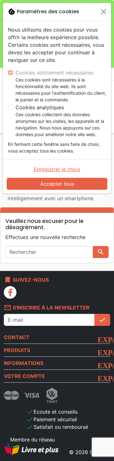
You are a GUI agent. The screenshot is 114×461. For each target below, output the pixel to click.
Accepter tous (57, 184)
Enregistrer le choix (57, 169)
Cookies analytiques (40, 107)
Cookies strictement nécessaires (54, 72)
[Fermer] (103, 12)
